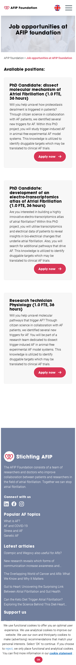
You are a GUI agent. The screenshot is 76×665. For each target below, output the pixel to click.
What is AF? (12, 521)
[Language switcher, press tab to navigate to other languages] (57, 8)
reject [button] (9, 648)
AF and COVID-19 (16, 526)
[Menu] (68, 7)
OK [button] (38, 659)
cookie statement (60, 653)
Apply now (47, 156)
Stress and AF (13, 531)
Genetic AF (11, 535)
